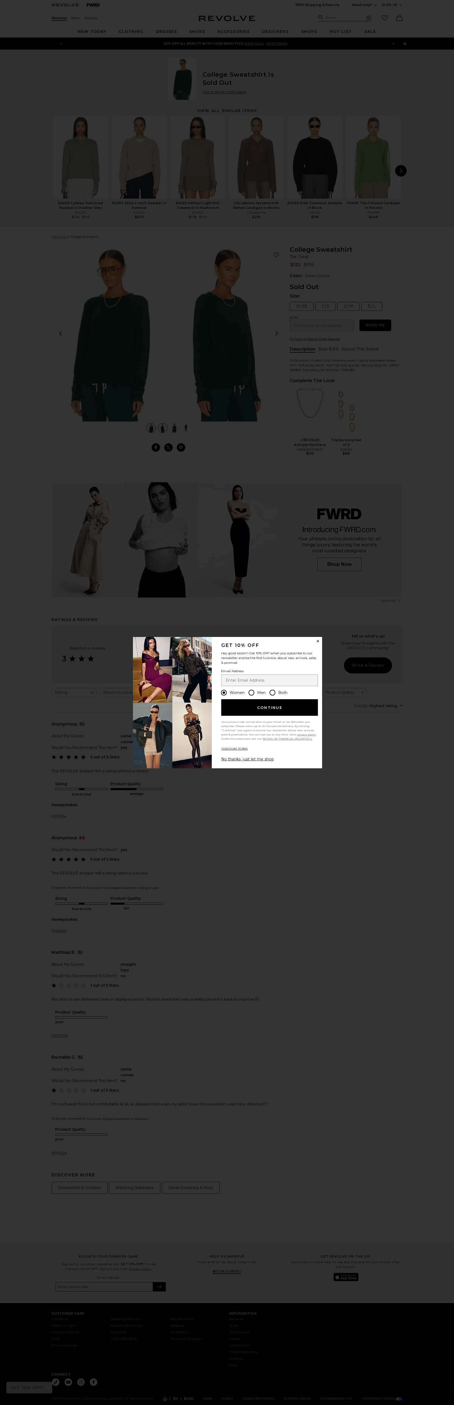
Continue (269, 707)
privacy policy (306, 734)
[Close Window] (318, 641)
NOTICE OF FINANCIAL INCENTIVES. (287, 738)
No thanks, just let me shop (247, 759)
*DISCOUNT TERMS (234, 748)
